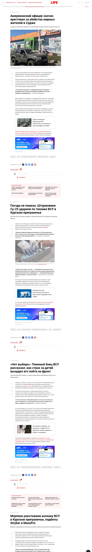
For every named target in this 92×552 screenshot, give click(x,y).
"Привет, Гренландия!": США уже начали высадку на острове (18, 188)
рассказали (32, 76)
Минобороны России (42, 264)
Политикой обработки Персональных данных (34, 6)
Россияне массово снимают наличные (18, 498)
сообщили (44, 227)
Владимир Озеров (19, 151)
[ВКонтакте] (32, 164)
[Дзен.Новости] (23, 164)
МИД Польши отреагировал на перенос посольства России (35, 187)
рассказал (29, 386)
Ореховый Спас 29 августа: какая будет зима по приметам (51, 188)
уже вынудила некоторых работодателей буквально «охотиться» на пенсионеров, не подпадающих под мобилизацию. (34, 439)
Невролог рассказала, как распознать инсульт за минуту (52, 498)
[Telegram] (29, 164)
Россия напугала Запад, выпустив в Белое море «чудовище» (50, 194)
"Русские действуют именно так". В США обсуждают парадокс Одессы (35, 505)
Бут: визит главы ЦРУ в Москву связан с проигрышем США (35, 499)
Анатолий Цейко (19, 324)
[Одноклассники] (35, 164)
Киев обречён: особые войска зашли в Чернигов (52, 504)
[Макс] (26, 164)
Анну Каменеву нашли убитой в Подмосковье (35, 193)
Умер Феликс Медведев (17, 193)
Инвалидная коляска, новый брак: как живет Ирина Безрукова (18, 505)
